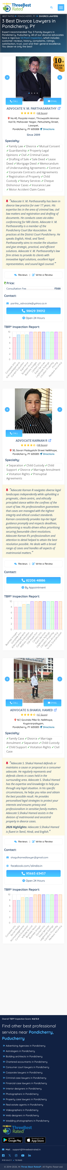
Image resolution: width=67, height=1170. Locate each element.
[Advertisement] (33, 981)
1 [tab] (29, 93)
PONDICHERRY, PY (26, 16)
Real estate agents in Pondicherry (24, 1104)
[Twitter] (9, 1155)
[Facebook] (3, 1155)
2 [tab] (31, 93)
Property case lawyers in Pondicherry (26, 1099)
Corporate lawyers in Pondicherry (24, 1072)
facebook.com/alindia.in (26, 865)
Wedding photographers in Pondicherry (27, 1120)
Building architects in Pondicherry (24, 1056)
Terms (19, 1160)
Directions (48, 129)
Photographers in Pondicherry (22, 1093)
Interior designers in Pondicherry (24, 1088)
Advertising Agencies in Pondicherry (25, 1045)
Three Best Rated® (31, 1166)
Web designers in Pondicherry (22, 1115)
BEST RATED (8, 16)
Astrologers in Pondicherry (20, 1051)
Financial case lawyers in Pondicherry (26, 1083)
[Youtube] (22, 1155)
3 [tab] (34, 93)
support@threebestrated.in (27, 1149)
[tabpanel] (33, 78)
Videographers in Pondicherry (22, 1110)
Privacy (7, 1160)
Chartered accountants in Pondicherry (26, 1061)
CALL (15, 101)
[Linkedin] (29, 1155)
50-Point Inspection (31, 37)
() (42, 113)
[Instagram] (16, 1155)
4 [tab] (37, 93)
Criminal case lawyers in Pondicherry (26, 1077)
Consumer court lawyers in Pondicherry (27, 1067)
